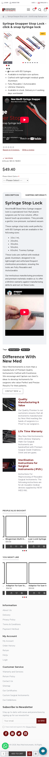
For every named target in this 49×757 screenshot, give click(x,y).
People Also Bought (14, 511)
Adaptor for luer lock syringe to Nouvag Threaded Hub (36, 585)
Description (12, 195)
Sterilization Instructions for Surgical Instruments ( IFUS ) (30, 465)
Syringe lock (14, 349)
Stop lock (25, 349)
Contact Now (11, 391)
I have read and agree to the (20, 727)
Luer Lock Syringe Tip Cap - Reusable (36, 539)
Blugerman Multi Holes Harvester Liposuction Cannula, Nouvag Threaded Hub (13, 539)
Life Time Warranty (30, 431)
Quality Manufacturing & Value (28, 402)
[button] (16, 47)
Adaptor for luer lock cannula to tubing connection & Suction (13, 585)
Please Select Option (10, 176)
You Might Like (11, 557)
